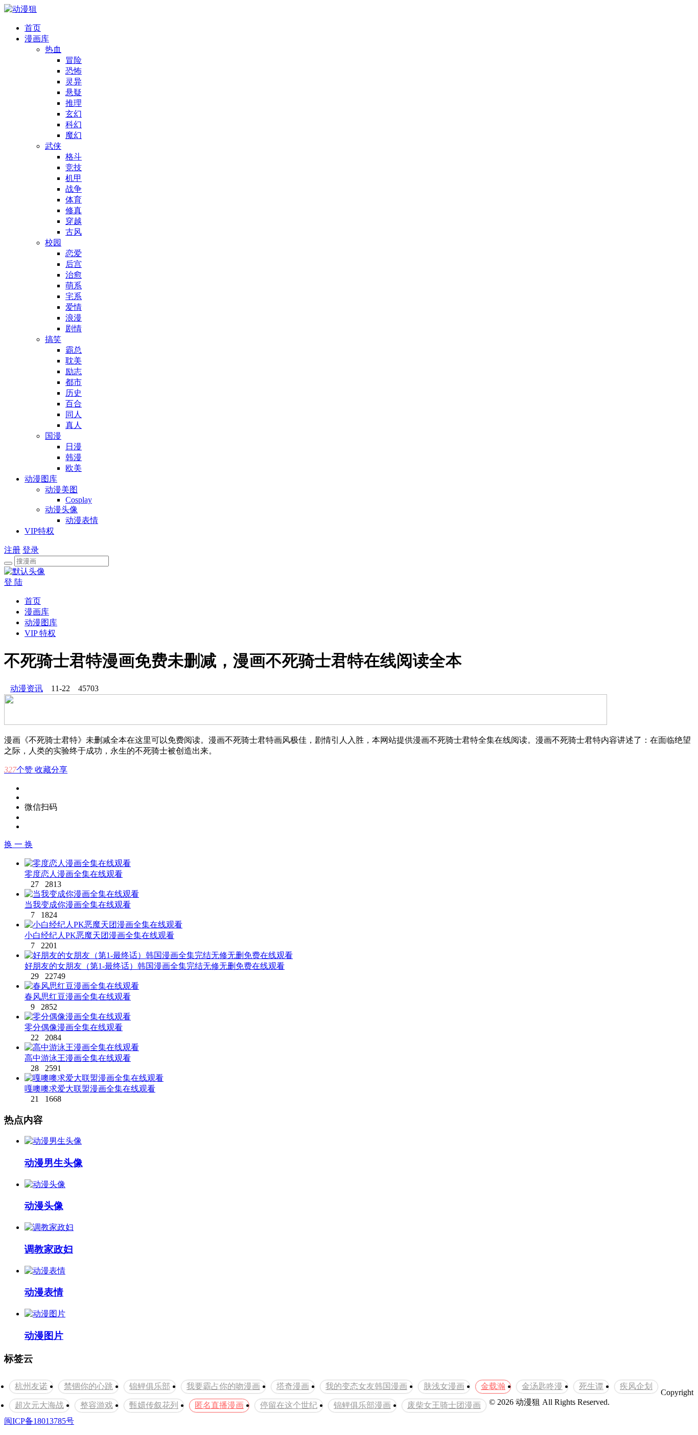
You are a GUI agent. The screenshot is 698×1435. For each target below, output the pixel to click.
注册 (12, 549)
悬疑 (73, 92)
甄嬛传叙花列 (153, 1405)
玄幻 (73, 113)
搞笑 (53, 339)
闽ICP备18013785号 (39, 1421)
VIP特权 (39, 531)
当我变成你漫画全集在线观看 (78, 904)
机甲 (73, 178)
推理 (73, 103)
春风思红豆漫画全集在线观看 (78, 996)
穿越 (73, 221)
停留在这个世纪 (288, 1405)
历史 (73, 393)
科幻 (73, 124)
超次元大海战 (39, 1405)
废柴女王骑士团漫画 (444, 1405)
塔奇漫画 (292, 1386)
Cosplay (78, 499)
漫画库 (37, 38)
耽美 (73, 360)
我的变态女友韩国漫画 (366, 1386)
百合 (73, 403)
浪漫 (73, 317)
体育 (73, 199)
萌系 (73, 285)
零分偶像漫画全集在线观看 (74, 1027)
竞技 (73, 167)
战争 (73, 189)
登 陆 (13, 582)
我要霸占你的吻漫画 (223, 1386)
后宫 (73, 264)
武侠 (53, 146)
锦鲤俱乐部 (149, 1386)
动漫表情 (81, 520)
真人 (73, 425)
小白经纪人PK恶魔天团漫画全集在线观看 (99, 935)
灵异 (73, 81)
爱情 (73, 307)
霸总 (73, 350)
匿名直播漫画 (219, 1405)
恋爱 (73, 253)
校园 (53, 242)
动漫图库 (41, 478)
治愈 (73, 274)
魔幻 (73, 135)
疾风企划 (636, 1386)
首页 (33, 28)
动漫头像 (61, 509)
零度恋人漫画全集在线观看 (74, 874)
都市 (73, 382)
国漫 (53, 435)
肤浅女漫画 (444, 1386)
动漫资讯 (26, 688)
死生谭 (591, 1386)
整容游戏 (96, 1405)
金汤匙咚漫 (542, 1386)
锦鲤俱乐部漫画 (362, 1405)
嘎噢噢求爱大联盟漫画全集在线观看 (90, 1088)
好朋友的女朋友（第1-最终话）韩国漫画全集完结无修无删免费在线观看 (155, 966)
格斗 (73, 156)
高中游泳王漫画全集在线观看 (78, 1058)
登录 (30, 549)
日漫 (73, 446)
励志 (73, 371)
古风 (73, 231)
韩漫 (73, 457)
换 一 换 (18, 844)
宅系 (73, 296)
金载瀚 (493, 1386)
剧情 (73, 328)
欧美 (73, 468)
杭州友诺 (31, 1386)
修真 (73, 210)
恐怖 (73, 70)
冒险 (73, 60)
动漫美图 (61, 489)
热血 (53, 49)
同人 (73, 414)
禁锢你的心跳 (88, 1386)
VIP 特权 (40, 633)
